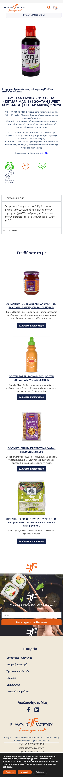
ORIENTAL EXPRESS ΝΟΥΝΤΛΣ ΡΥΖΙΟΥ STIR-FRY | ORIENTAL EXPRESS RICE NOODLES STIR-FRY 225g (31, 523)
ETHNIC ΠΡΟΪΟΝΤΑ (11, 91)
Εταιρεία (11, 678)
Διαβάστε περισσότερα (31, 325)
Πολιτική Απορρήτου (18, 691)
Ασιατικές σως (21, 89)
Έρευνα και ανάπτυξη (18, 671)
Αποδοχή (9, 772)
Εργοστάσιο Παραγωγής (19, 657)
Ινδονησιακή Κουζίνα (42, 89)
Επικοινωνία (13, 684)
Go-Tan (44, 152)
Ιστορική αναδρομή (17, 664)
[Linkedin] (36, 709)
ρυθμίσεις (7, 766)
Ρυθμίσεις (40, 772)
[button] (36, 53)
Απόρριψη (25, 772)
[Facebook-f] (28, 709)
